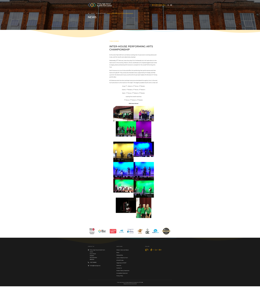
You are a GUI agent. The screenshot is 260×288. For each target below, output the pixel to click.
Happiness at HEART (121, 262)
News (92, 13)
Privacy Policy (119, 275)
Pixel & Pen (134, 283)
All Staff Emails (119, 260)
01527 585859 (93, 262)
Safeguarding (119, 255)
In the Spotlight (100, 13)
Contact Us (119, 268)
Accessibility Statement (122, 273)
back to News (114, 41)
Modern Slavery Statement (122, 270)
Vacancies (118, 265)
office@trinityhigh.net (95, 265)
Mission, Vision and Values (122, 250)
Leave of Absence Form (122, 257)
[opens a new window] (153, 5)
